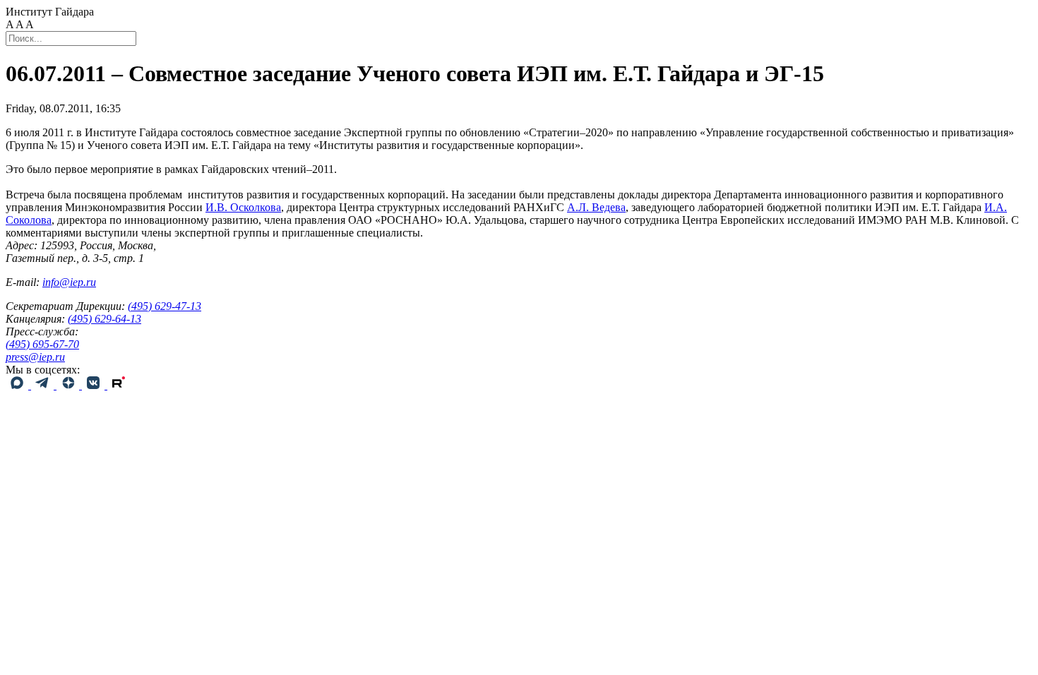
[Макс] (18, 385)
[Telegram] (43, 385)
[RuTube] (118, 385)
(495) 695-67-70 (42, 344)
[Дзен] (69, 385)
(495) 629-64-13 (104, 319)
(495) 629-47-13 (164, 306)
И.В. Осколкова (243, 207)
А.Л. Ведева (596, 207)
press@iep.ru (35, 357)
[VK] (94, 385)
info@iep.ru (69, 282)
